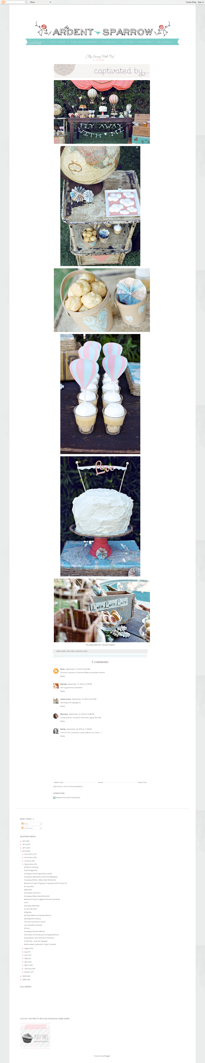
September (29, 864)
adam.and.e (65, 699)
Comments (28, 828)
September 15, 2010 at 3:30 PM (80, 684)
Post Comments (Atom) (73, 786)
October (28, 861)
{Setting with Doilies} (32, 918)
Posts (25, 824)
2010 (25, 851)
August (27, 948)
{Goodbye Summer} (32, 893)
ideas (72, 651)
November (29, 857)
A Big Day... (28, 912)
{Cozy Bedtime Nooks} (33, 925)
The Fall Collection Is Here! (34, 922)
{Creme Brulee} (30, 909)
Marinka (64, 714)
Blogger (107, 1056)
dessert (63, 651)
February (28, 968)
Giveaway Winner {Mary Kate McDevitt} (40, 880)
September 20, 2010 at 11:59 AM (79, 729)
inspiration (79, 651)
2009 (25, 976)
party (85, 651)
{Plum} (27, 928)
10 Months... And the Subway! (35, 941)
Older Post (142, 782)
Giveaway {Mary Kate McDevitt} (37, 896)
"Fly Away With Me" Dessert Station (100, 645)
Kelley (63, 729)
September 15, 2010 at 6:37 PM (84, 699)
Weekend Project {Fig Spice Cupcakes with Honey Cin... (46, 883)
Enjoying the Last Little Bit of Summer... (40, 938)
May (26, 958)
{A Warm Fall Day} (31, 867)
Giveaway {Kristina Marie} (34, 931)
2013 (25, 841)
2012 (25, 844)
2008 (25, 979)
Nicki (62, 669)
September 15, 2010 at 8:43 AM (78, 669)
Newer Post (58, 782)
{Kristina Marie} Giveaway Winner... (38, 915)
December (29, 854)
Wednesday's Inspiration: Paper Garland (40, 944)
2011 (25, 848)
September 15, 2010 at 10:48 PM (81, 714)
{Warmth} (28, 889)
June (26, 955)
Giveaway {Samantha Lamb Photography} (40, 877)
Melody (63, 684)
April (26, 962)
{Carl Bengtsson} (30, 870)
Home (100, 782)
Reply (62, 676)
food (68, 651)
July (26, 952)
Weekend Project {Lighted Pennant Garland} (42, 899)
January (27, 972)
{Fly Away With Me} (31, 906)
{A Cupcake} (29, 886)
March (27, 965)
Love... (26, 902)
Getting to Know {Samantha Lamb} (38, 873)
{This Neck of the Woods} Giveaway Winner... (42, 935)
